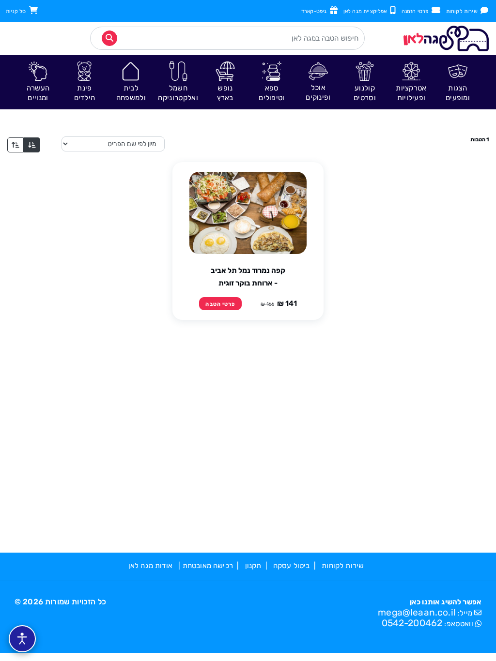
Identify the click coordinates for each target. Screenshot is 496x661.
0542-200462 (412, 623)
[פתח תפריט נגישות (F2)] (22, 638)
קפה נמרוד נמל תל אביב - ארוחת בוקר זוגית (248, 276)
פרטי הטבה (220, 304)
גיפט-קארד (315, 11)
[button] (457, 82)
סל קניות (17, 11)
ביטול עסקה (291, 565)
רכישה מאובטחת (208, 565)
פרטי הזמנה (417, 11)
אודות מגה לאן (150, 565)
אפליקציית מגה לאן (366, 11)
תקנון (253, 565)
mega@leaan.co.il (417, 612)
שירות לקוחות (463, 11)
